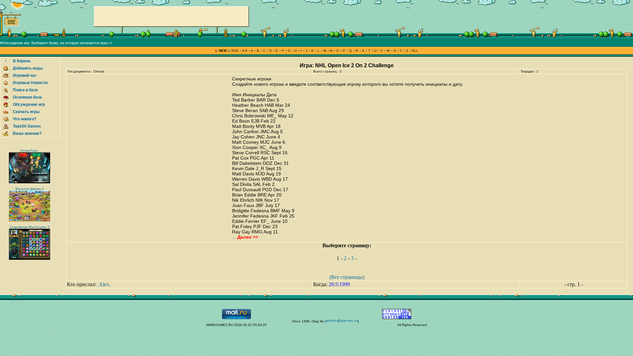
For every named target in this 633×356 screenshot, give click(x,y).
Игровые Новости (30, 82)
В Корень (22, 61)
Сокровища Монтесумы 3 (29, 227)
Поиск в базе (25, 90)
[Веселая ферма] (29, 220)
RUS (234, 50)
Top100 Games (27, 126)
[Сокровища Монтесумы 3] (29, 258)
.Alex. (104, 284)
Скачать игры (26, 111)
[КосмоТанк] (29, 182)
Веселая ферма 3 (29, 189)
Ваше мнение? (27, 133)
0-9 (244, 50)
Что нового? (24, 119)
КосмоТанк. (29, 150)
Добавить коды (28, 68)
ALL (414, 50)
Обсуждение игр (29, 104)
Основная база (27, 97)
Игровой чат (25, 75)
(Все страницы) (346, 277)
